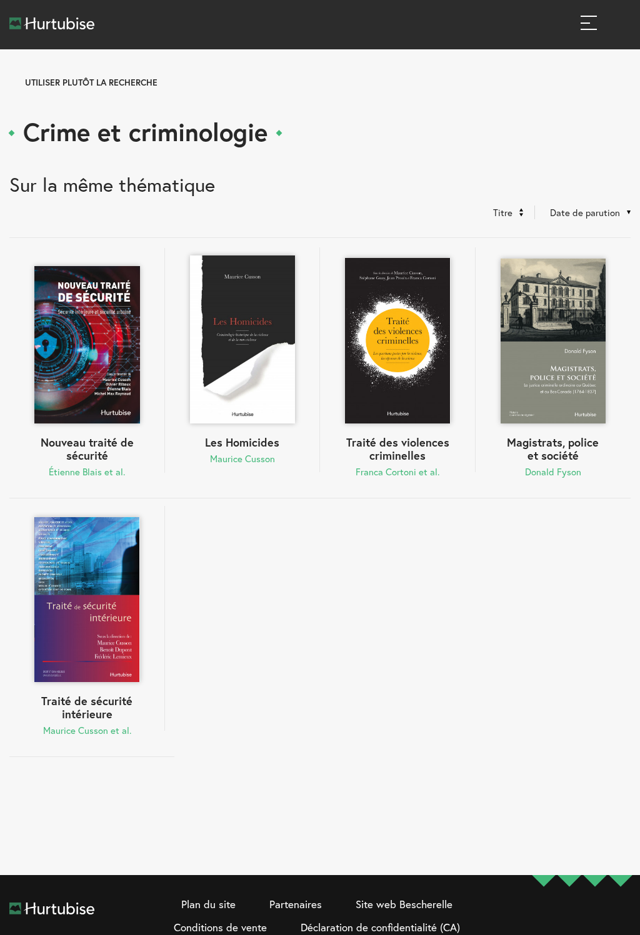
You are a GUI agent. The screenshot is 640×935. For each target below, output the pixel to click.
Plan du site (208, 904)
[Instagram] (569, 917)
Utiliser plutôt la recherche (91, 82)
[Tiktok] (621, 917)
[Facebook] (544, 917)
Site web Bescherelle (404, 904)
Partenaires (295, 904)
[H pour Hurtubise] (595, 917)
